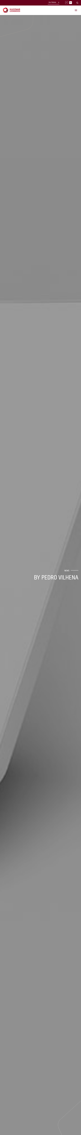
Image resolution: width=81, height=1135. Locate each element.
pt (66, 2)
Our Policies (52, 2)
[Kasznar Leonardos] (11, 10)
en (70, 2)
